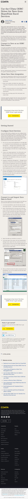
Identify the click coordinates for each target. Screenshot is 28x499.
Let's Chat (4, 421)
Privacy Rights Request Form (19, 495)
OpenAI (16, 481)
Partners (16, 461)
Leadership (17, 459)
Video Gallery (3, 483)
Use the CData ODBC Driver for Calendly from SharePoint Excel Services (14, 394)
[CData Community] (9, 417)
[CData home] (5, 1)
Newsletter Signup (4, 479)
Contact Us (17, 465)
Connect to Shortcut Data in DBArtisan (12, 380)
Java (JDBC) (3, 430)
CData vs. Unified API (5, 461)
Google (16, 475)
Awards (16, 457)
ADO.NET (2, 432)
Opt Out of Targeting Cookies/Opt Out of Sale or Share (14, 497)
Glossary (2, 481)
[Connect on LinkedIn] (26, 21)
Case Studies (3, 473)
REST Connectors (4, 438)
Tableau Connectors (4, 444)
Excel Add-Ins (3, 440)
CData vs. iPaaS (4, 459)
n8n (15, 479)
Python (2, 434)
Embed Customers (4, 457)
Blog (2, 475)
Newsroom (17, 455)
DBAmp (16, 434)
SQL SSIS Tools (17, 432)
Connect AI (17, 430)
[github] (6, 417)
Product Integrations (5, 453)
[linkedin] (2, 417)
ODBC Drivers (3, 428)
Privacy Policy (5, 494)
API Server (3, 436)
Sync (15, 428)
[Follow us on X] (24, 21)
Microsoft (16, 477)
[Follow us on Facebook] (22, 21)
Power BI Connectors (5, 442)
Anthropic (16, 471)
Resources (3, 477)
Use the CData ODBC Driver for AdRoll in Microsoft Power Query (13, 373)
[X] (4, 417)
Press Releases (17, 453)
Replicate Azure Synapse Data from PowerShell (14, 363)
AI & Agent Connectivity (5, 455)
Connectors (3, 451)
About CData (17, 451)
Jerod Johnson (8, 20)
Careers (16, 463)
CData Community (4, 471)
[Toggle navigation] (25, 1)
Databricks (17, 473)
